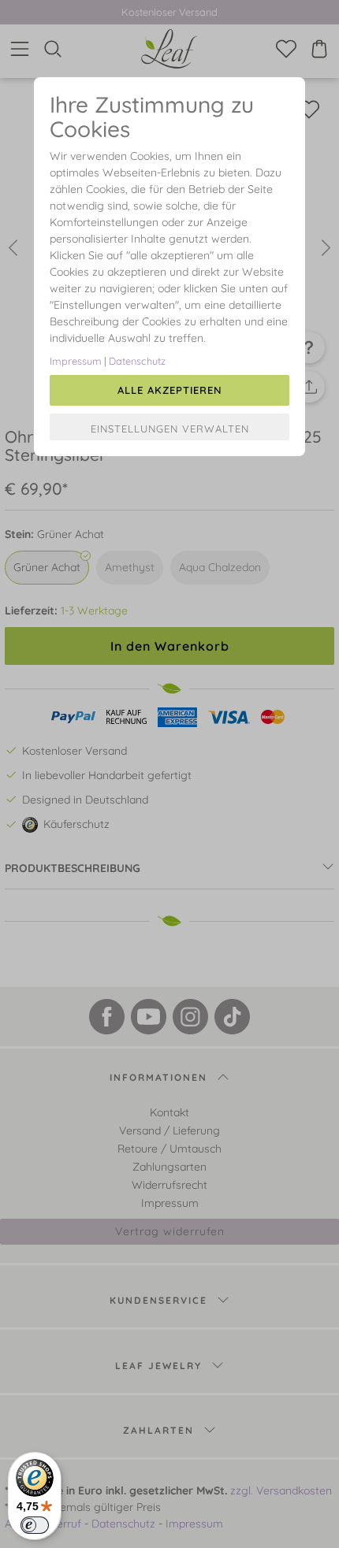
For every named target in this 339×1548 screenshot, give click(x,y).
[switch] (34, 1525)
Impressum (76, 361)
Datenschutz (137, 361)
